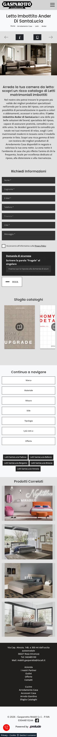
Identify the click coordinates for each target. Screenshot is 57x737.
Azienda (28, 667)
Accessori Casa (28, 693)
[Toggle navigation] (52, 4)
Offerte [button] (28, 441)
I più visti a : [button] (28, 430)
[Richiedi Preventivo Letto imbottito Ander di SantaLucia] (20, 37)
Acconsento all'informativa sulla (26, 246)
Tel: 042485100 (28, 657)
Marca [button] (28, 380)
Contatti (28, 679)
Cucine (28, 686)
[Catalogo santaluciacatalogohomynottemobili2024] (20, 327)
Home (12, 26)
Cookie (13, 735)
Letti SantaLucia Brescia (41, 463)
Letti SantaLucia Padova (15, 457)
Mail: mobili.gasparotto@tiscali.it (28, 660)
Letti (37, 26)
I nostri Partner (28, 670)
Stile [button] (28, 410)
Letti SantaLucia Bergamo (15, 463)
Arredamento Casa (24, 26)
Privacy (4, 735)
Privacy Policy (40, 246)
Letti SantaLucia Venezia (28, 468)
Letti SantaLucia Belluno (41, 457)
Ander (44, 26)
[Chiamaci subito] (6, 727)
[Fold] (51, 37)
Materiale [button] (28, 390)
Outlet (28, 673)
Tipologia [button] (28, 420)
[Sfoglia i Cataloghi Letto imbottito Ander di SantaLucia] (37, 37)
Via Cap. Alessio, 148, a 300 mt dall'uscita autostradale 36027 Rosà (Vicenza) (29, 650)
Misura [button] (28, 400)
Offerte (28, 676)
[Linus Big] (6, 37)
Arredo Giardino (28, 696)
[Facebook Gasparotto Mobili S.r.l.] (37, 720)
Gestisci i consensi (28, 735)
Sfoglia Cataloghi (28, 699)
